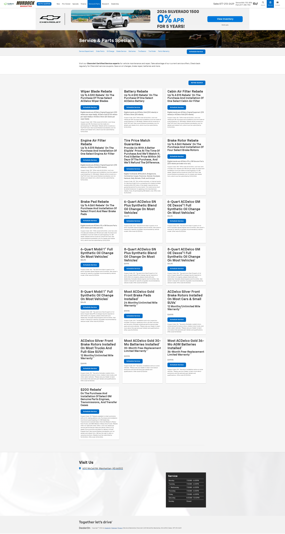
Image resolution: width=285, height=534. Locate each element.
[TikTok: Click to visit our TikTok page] (257, 4)
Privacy (120, 528)
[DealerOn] (84, 528)
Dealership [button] (115, 4)
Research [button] (105, 4)
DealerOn (108, 528)
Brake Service (121, 51)
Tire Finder (152, 51)
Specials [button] (75, 4)
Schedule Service (196, 52)
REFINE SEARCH (197, 83)
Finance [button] (83, 4)
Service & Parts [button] (94, 4)
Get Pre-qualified (44, 4)
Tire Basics (142, 51)
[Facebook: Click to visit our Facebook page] (254, 4)
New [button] (58, 4)
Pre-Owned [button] (66, 4)
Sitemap (114, 528)
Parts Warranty (163, 51)
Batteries (132, 51)
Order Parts (100, 51)
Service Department (86, 51)
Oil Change (110, 51)
